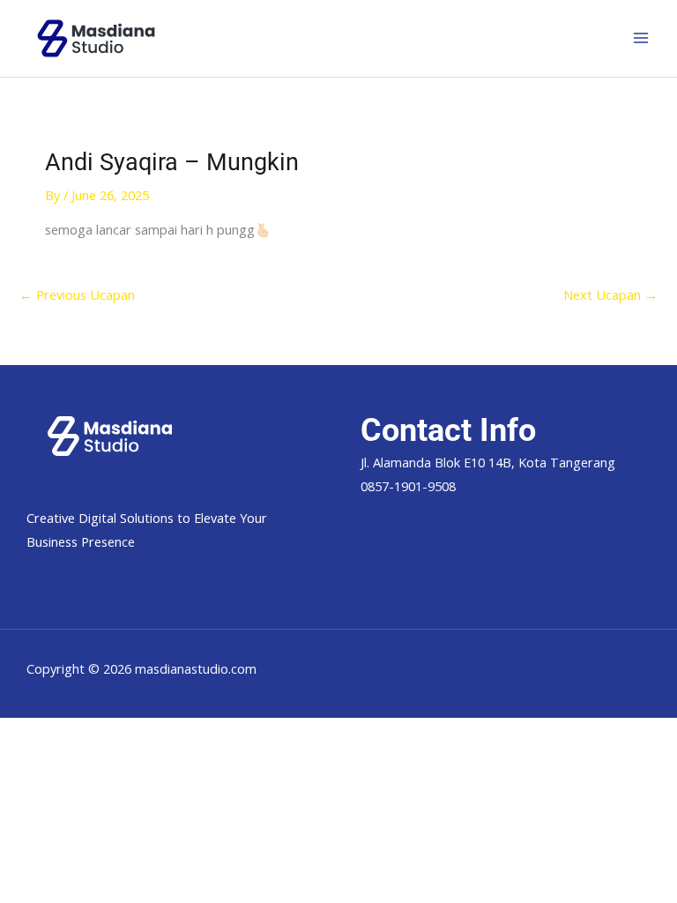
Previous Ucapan (77, 294)
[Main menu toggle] (640, 37)
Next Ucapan (610, 294)
